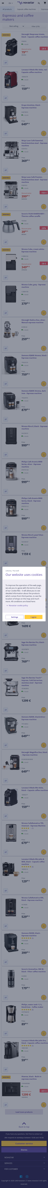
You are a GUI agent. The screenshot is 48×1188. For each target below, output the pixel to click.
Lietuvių (8, 571)
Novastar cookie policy (18, 605)
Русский (16, 571)
